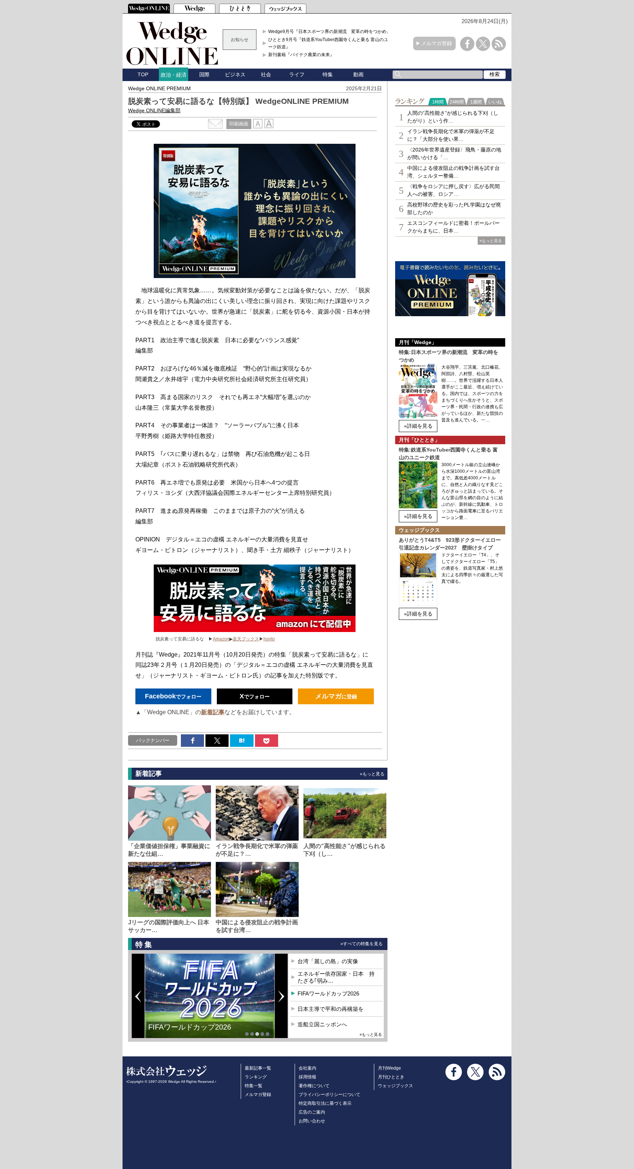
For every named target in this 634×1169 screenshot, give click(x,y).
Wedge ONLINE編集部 (154, 110)
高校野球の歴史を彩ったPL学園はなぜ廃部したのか (454, 208)
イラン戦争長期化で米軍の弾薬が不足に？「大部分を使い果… (451, 135)
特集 (328, 74)
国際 (204, 74)
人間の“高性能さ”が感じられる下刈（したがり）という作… (452, 117)
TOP (143, 74)
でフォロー (173, 696)
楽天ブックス (246, 639)
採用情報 (307, 1077)
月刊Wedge (389, 1068)
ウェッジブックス (395, 1085)
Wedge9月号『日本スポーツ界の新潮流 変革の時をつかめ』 (329, 31)
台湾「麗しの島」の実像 (328, 961)
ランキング (256, 1077)
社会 (266, 74)
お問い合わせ (312, 1121)
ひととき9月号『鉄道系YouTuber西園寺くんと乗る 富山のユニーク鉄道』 (330, 43)
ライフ (297, 74)
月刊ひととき (391, 1077)
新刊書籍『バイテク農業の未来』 (301, 54)
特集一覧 (253, 1085)
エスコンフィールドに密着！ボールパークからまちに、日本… (453, 227)
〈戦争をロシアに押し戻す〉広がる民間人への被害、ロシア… (453, 190)
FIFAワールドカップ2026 (189, 1027)
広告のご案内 (312, 1112)
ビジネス (235, 74)
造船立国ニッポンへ (322, 1024)
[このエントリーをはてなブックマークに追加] (241, 740)
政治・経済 (173, 75)
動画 (358, 74)
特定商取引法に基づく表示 (325, 1103)
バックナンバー (153, 740)
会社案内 (307, 1068)
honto (269, 639)
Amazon (221, 639)
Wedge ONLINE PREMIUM (159, 88)
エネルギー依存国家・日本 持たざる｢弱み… (336, 977)
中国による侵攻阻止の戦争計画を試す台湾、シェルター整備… (453, 172)
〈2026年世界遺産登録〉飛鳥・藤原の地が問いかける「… (454, 153)
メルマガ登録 (436, 43)
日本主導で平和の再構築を (331, 1009)
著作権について (314, 1085)
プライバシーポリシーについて (329, 1094)
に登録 (336, 696)
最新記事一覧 (258, 1068)
